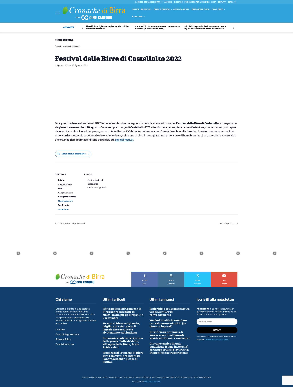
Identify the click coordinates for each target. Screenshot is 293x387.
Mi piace (144, 272)
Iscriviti (224, 272)
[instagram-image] (18, 253)
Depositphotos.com (152, 381)
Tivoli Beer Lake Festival (71, 223)
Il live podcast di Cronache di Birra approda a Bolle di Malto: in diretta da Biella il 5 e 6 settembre (123, 313)
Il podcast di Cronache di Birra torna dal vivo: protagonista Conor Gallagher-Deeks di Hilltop (123, 357)
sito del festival (124, 140)
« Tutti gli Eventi (64, 40)
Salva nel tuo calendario (74, 153)
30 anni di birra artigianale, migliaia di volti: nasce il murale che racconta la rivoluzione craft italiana (121, 328)
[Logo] (94, 13)
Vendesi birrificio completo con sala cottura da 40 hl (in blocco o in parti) (157, 27)
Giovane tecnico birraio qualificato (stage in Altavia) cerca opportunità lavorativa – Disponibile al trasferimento (170, 348)
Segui (171, 272)
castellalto (63, 209)
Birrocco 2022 (227, 223)
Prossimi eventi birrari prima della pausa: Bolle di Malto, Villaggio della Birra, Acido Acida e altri (123, 342)
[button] (232, 2)
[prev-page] (82, 28)
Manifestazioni (65, 201)
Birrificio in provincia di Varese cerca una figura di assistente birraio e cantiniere (205, 27)
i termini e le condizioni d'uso (216, 339)
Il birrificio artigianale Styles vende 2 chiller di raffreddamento (107, 27)
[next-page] (233, 28)
